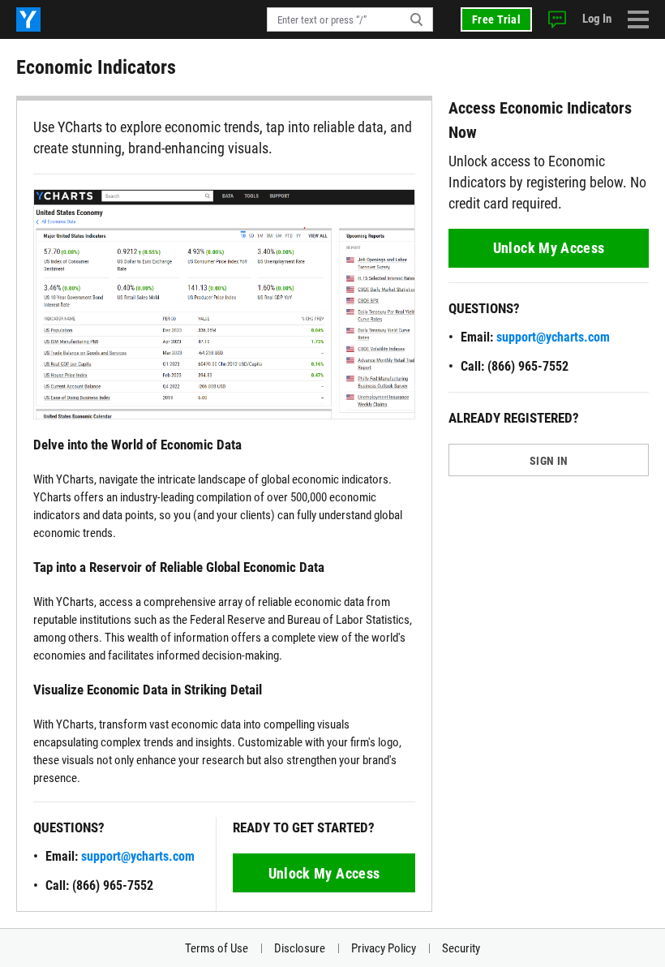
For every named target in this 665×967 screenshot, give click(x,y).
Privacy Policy (383, 948)
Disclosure (299, 948)
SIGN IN (549, 460)
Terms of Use (216, 948)
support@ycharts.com (138, 856)
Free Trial (496, 19)
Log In (596, 18)
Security (461, 948)
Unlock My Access (324, 873)
